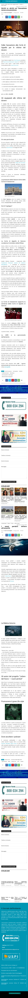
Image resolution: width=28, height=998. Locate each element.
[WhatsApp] (18, 17)
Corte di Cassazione (8, 371)
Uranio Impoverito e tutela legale (7, 374)
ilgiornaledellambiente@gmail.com (10, 949)
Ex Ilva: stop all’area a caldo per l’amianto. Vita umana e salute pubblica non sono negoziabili (21, 517)
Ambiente (16, 502)
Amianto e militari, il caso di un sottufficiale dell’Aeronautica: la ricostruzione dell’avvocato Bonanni (21, 499)
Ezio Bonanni (17, 60)
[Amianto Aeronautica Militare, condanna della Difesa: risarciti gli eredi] (7, 510)
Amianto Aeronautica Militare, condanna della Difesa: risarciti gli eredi (7, 516)
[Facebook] (6, 17)
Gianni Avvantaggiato (8, 12)
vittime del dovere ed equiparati (7, 376)
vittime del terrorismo (20, 162)
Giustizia (21, 4)
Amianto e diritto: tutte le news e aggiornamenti (9, 4)
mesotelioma (9, 147)
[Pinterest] (12, 17)
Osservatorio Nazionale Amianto (10, 61)
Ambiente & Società (4, 502)
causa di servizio (14, 65)
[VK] (15, 17)
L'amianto (20, 371)
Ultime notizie (3, 5)
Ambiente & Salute (18, 520)
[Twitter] (9, 17)
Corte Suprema (15, 371)
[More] (21, 17)
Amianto (2, 519)
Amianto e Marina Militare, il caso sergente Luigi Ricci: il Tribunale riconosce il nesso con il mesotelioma (7, 499)
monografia (7, 367)
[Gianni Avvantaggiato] (2, 12)
